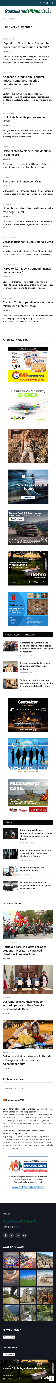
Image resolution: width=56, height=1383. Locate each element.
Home (5, 19)
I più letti (30, 635)
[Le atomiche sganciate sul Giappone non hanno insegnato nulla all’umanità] (10, 886)
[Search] (52, 3)
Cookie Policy (9, 1354)
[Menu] (4, 3)
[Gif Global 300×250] (28, 364)
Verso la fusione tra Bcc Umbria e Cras (28, 241)
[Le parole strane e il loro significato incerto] (10, 871)
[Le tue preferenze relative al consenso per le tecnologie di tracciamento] (51, 1378)
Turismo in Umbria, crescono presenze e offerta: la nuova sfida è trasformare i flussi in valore (36, 683)
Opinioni (9, 822)
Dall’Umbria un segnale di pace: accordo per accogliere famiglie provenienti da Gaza (23, 1005)
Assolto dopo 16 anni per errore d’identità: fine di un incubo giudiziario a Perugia (35, 853)
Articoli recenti (13, 635)
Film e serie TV (14, 1100)
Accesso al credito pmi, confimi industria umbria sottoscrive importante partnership (23, 80)
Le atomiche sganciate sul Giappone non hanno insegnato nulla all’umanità (35, 885)
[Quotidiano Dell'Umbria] (28, 10)
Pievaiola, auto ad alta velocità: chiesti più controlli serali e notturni (35, 666)
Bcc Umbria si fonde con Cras (22, 181)
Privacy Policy (9, 1337)
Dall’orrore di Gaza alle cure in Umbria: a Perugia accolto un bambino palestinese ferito (27, 1060)
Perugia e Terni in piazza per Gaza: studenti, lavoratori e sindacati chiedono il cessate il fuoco (25, 950)
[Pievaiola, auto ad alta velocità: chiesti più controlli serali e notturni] (10, 666)
